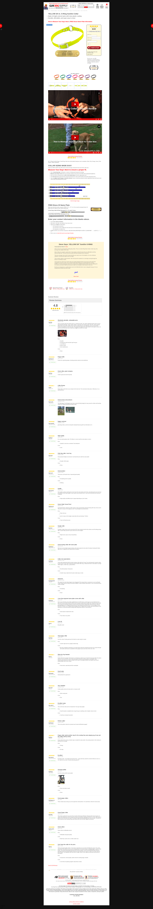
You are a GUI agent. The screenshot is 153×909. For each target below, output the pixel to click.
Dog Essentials (54, 10)
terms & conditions (80, 901)
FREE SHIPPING (82, 3)
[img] (94, 26)
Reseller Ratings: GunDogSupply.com (75, 886)
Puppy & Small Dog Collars (74, 10)
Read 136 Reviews (94, 27)
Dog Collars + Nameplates (63, 10)
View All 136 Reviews (52, 865)
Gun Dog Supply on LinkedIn (76, 885)
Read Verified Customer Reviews (75, 156)
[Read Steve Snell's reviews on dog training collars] (46, 9)
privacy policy (72, 901)
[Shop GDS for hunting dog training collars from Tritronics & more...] (58, 7)
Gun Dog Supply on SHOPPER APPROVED (92, 886)
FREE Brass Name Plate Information (81, 21)
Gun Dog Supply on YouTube (88, 885)
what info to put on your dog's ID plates (65, 233)
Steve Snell (76, 276)
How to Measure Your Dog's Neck (58, 21)
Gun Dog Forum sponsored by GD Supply (59, 886)
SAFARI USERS (76, 903)
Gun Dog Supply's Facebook (64, 885)
